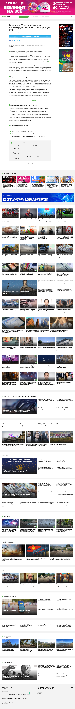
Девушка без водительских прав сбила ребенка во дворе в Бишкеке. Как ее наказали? (28, 310)
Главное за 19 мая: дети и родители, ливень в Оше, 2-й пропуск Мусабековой (27, 146)
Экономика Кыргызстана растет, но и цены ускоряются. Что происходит (36, 559)
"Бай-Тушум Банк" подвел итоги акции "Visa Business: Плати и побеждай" (66, 185)
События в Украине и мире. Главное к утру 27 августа (46, 625)
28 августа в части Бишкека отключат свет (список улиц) (44, 600)
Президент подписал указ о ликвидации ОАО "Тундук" (44, 365)
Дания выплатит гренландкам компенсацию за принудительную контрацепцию (10, 585)
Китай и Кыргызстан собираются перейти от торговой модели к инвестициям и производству (46, 220)
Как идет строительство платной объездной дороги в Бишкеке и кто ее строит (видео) (60, 559)
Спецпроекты (35, 16)
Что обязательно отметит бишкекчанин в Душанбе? (23, 128)
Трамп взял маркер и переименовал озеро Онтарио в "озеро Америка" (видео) (63, 585)
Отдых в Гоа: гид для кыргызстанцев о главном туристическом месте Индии (27, 650)
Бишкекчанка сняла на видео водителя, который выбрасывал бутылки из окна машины (9, 530)
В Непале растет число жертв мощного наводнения (45, 584)
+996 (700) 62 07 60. (32, 163)
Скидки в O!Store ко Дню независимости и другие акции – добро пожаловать (22, 185)
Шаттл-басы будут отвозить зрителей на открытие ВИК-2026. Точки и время (46, 468)
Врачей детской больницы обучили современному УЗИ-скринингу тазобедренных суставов (64, 282)
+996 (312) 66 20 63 (26, 694)
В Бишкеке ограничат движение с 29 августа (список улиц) (64, 424)
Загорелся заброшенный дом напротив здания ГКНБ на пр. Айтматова (9, 348)
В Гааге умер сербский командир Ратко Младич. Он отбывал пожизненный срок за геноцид (27, 585)
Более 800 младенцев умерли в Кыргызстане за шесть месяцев (9, 237)
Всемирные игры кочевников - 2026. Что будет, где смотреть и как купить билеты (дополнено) (46, 460)
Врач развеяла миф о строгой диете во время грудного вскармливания (46, 492)
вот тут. (34, 100)
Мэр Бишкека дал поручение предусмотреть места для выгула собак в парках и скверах (64, 504)
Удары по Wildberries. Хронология (58, 444)
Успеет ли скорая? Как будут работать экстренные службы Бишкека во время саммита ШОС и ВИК (46, 256)
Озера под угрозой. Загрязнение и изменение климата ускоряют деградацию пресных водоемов (46, 290)
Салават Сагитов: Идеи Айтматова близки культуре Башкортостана (46, 310)
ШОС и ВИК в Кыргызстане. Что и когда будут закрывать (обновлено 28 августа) (46, 425)
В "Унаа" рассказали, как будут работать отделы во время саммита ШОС (64, 400)
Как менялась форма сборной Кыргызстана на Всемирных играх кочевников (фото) (64, 468)
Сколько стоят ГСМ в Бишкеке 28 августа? (9, 255)
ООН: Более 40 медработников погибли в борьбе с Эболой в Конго (64, 290)
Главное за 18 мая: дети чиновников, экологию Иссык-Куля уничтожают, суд (29, 151)
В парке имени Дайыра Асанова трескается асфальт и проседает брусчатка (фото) (45, 530)
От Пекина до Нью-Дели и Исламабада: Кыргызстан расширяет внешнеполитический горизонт (46, 384)
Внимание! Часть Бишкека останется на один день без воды (45, 609)
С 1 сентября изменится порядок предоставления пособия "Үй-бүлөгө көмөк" (9, 625)
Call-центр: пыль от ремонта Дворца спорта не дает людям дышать (27, 256)
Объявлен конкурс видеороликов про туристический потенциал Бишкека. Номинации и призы (64, 625)
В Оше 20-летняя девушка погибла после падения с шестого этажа (28, 348)
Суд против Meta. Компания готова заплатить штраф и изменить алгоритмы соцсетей (36, 445)
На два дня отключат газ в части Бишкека (63, 600)
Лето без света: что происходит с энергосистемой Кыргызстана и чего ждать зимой (12, 559)
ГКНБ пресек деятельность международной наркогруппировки (44, 237)
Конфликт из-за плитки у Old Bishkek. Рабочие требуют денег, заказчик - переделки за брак (27, 366)
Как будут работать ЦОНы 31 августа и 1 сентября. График (64, 408)
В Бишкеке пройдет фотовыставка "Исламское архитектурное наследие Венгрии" (64, 675)
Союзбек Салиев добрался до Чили (32, 133)
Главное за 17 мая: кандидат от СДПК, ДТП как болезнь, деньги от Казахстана (27, 156)
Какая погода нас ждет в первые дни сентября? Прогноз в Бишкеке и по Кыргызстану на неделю (17, 611)
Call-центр (41, 16)
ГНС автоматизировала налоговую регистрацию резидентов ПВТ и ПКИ (46, 504)
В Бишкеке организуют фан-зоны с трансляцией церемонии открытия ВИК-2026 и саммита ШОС (46, 666)
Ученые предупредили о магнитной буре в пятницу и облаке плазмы (26, 625)
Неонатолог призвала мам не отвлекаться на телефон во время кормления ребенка (64, 484)
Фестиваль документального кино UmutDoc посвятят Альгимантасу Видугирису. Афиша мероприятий (16, 676)
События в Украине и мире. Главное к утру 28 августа (16, 292)
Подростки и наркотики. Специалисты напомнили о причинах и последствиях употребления (44, 485)
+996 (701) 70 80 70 (19, 694)
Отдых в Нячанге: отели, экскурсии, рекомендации (8, 650)
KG (72, 687)
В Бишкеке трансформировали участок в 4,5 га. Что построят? (45, 274)
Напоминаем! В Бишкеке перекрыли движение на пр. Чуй (9, 310)
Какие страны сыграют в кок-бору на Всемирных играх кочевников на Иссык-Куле (10, 220)
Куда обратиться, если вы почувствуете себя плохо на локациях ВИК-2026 (44, 409)
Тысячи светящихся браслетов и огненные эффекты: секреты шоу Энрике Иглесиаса (10, 366)
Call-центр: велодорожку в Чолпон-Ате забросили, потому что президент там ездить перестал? (28, 530)
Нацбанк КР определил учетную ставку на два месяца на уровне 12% (16, 495)
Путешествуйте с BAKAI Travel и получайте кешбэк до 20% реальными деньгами (38, 185)
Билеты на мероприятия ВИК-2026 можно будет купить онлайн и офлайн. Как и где (64, 460)
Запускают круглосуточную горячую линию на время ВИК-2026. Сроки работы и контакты (16, 411)
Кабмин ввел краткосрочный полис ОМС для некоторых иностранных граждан (63, 274)
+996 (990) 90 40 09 (11, 694)
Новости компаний (10, 173)
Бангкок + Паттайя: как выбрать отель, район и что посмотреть (45, 650)
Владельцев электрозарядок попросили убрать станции (26, 274)
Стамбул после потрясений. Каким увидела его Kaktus (24, 131)
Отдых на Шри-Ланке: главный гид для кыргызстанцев (64, 650)
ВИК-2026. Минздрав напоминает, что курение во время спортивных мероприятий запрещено (64, 237)
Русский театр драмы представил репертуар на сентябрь (46, 674)
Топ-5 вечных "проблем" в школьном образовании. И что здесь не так (59, 331)
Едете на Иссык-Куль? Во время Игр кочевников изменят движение (46, 348)
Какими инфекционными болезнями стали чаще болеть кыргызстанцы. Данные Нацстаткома (27, 238)
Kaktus (25, 32)
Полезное (47, 16)
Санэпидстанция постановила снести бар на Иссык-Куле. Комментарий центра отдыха (9, 383)
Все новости (23, 16)
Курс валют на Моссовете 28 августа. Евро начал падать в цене (46, 281)
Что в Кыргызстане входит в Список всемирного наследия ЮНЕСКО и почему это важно (37, 331)
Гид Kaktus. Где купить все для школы (63, 383)
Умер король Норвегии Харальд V (28, 218)
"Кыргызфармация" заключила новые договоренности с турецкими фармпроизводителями (64, 493)
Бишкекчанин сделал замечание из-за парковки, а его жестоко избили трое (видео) (28, 383)
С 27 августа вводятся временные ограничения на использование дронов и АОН (9, 425)
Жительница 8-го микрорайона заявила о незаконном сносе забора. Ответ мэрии (64, 530)
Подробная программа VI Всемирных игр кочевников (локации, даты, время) (15, 470)
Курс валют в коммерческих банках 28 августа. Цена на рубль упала (10, 274)
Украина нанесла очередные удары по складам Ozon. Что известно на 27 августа (13, 445)
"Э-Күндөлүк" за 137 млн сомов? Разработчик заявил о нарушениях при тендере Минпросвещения (12, 331)
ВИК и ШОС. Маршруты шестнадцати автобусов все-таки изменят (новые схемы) (64, 220)
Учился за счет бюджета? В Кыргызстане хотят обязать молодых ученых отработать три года (9, 504)
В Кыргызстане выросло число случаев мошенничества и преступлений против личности (64, 310)
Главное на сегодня (18, 143)
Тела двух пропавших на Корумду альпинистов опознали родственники (64, 348)
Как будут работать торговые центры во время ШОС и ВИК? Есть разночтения (28, 425)
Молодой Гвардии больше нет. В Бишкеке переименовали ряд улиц (64, 609)
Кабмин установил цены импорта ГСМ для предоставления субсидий (28, 503)
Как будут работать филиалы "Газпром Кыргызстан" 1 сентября (46, 400)
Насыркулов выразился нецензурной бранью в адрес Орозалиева (27, 119)
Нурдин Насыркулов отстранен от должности (19, 110)
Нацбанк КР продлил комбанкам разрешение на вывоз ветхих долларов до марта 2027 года (64, 256)
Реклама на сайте (5, 691)
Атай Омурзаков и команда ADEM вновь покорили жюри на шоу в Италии (28, 136)
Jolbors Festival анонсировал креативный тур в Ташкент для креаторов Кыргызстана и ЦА (63, 666)
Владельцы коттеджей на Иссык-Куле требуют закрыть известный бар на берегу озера (64, 366)
